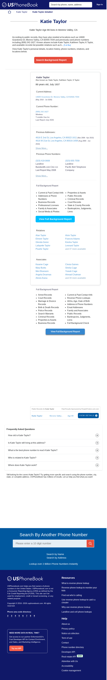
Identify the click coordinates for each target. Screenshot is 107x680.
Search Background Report (51, 60)
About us (66, 624)
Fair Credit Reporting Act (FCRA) (20, 593)
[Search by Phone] (90, 543)
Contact (65, 643)
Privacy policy (68, 629)
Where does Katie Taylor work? (22, 465)
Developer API (68, 652)
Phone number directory (73, 647)
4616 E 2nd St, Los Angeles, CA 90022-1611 (65, 137)
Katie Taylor (21, 12)
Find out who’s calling (72, 595)
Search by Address (56, 557)
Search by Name (56, 554)
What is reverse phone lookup (75, 583)
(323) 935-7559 (72, 161)
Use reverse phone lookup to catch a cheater (78, 601)
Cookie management (71, 670)
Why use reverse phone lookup (76, 607)
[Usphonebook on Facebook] (8, 622)
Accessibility (67, 666)
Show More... (42, 148)
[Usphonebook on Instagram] (13, 622)
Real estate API (69, 657)
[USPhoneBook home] (20, 4)
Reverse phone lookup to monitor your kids (79, 589)
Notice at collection (70, 633)
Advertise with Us (70, 661)
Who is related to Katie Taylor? (22, 458)
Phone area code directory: (19, 612)
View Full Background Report (55, 219)
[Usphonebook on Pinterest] (18, 622)
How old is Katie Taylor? (19, 435)
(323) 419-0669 (43, 161)
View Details (87, 415)
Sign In (100, 4)
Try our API (16, 648)
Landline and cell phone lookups (77, 612)
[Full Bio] (67, 45)
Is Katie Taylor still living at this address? (26, 443)
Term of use (67, 638)
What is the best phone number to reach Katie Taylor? (32, 450)
